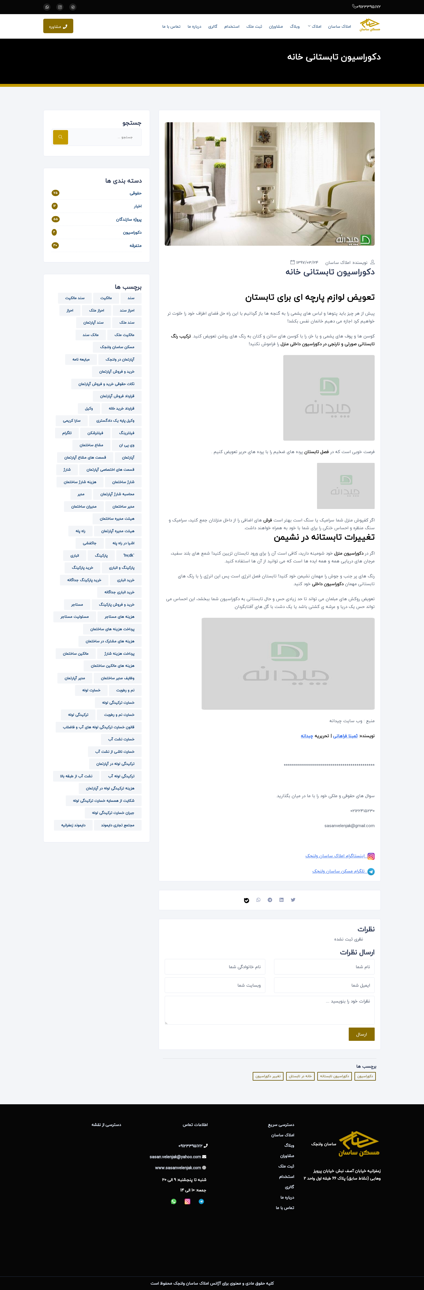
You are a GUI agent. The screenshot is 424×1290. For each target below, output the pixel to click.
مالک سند (91, 335)
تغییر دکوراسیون (268, 1076)
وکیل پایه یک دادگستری (115, 420)
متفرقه (136, 245)
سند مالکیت (75, 298)
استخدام (231, 26)
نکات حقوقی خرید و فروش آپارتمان (106, 384)
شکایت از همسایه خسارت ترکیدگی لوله (103, 800)
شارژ (67, 469)
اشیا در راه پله (123, 543)
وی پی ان (126, 445)
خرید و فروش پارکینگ (116, 604)
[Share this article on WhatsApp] (258, 900)
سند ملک (126, 322)
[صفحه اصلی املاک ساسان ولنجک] (370, 25)
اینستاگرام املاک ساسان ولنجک (336, 855)
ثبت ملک (254, 26)
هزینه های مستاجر (119, 616)
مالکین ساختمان (76, 653)
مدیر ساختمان (123, 506)
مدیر (81, 494)
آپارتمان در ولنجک (120, 359)
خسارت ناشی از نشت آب (114, 751)
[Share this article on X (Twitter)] (293, 900)
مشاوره (55, 26)
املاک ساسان (339, 26)
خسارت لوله (91, 690)
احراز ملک (96, 310)
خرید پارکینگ (82, 567)
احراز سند (127, 310)
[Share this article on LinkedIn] (281, 900)
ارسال (361, 1034)
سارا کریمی (71, 420)
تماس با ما (171, 26)
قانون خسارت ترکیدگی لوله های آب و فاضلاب (98, 727)
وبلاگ (295, 26)
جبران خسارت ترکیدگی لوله (113, 813)
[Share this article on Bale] (246, 900)
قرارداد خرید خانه (121, 408)
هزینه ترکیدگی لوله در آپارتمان (110, 788)
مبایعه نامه (81, 359)
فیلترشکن (95, 433)
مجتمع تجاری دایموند (117, 825)
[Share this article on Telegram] (270, 900)
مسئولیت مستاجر (75, 616)
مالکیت (106, 298)
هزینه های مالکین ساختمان (112, 665)
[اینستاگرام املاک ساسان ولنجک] (59, 7)
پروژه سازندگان (129, 219)
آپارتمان (128, 457)
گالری (212, 26)
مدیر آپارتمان (75, 678)
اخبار (138, 206)
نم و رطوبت (125, 690)
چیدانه (307, 735)
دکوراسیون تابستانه (334, 1076)
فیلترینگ (126, 433)
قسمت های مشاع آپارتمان (85, 457)
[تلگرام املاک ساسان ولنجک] (72, 7)
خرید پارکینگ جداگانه (84, 580)
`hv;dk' (128, 555)
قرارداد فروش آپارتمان (117, 396)
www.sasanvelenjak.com (178, 1167)
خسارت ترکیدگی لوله (118, 702)
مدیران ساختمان (84, 506)
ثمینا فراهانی (345, 735)
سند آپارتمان (93, 322)
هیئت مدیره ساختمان (117, 518)
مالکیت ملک (124, 335)
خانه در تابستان (300, 1076)
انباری (74, 555)
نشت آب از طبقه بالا (76, 776)
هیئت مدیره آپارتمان (117, 531)
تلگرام (67, 433)
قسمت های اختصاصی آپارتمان (110, 469)
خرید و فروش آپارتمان (116, 371)
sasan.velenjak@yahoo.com (175, 1157)
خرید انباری (125, 580)
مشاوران (276, 26)
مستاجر (77, 604)
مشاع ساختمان (91, 445)
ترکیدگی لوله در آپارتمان (115, 764)
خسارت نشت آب (121, 739)
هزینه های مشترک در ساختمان (110, 641)
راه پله (80, 531)
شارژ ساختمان (123, 482)
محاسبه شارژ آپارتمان (117, 494)
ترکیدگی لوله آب (121, 776)
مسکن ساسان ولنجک (117, 347)
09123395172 (369, 6)
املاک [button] (316, 26)
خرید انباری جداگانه (119, 592)
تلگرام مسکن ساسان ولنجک (339, 871)
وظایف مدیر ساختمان (117, 678)
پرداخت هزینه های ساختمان (112, 629)
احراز (70, 310)
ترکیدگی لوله (78, 714)
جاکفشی (90, 543)
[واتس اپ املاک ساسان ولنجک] (46, 7)
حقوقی (136, 193)
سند (131, 298)
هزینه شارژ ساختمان (80, 482)
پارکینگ (101, 555)
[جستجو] (60, 137)
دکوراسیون (365, 1076)
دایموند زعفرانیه (73, 825)
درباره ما (194, 26)
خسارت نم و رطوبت (119, 714)
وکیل (89, 408)
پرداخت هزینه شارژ (119, 653)
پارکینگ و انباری (121, 567)
